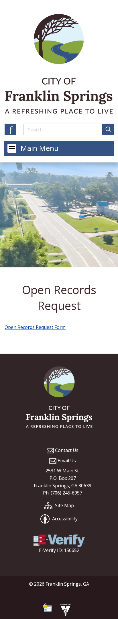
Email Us (66, 460)
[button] (108, 129)
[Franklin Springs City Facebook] (10, 129)
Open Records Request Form (35, 327)
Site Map (64, 505)
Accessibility (64, 518)
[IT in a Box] (64, 610)
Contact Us (66, 450)
